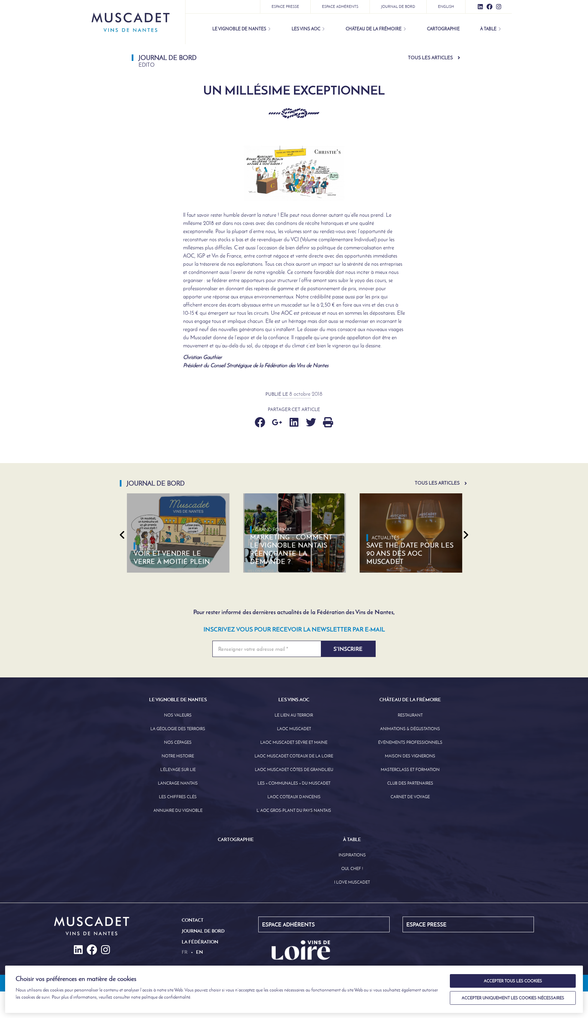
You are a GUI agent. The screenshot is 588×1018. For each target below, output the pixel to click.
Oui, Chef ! (352, 868)
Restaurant (410, 715)
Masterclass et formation (410, 769)
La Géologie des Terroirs (177, 728)
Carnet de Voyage (410, 796)
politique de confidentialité (166, 997)
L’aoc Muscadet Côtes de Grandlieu (294, 769)
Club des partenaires (410, 783)
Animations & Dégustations (410, 728)
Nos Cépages (178, 742)
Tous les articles (430, 58)
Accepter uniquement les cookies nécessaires (513, 998)
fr (184, 952)
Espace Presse (285, 6)
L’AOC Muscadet (294, 728)
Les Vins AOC (306, 28)
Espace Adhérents (340, 6)
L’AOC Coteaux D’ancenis (294, 796)
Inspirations (352, 855)
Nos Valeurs (178, 715)
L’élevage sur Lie (178, 769)
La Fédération (200, 942)
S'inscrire (347, 648)
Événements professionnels (410, 742)
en (199, 952)
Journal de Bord (398, 6)
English (446, 6)
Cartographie (443, 28)
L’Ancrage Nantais (178, 783)
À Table (488, 28)
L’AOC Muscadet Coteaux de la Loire (294, 756)
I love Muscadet (352, 882)
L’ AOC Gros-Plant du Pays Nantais (294, 810)
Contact (192, 920)
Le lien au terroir (294, 715)
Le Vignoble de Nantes (239, 28)
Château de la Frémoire (374, 28)
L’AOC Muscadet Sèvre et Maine (293, 742)
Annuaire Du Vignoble (177, 810)
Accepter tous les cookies (513, 981)
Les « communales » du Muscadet (294, 783)
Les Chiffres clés (178, 796)
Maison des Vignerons (410, 756)
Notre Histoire (178, 756)
